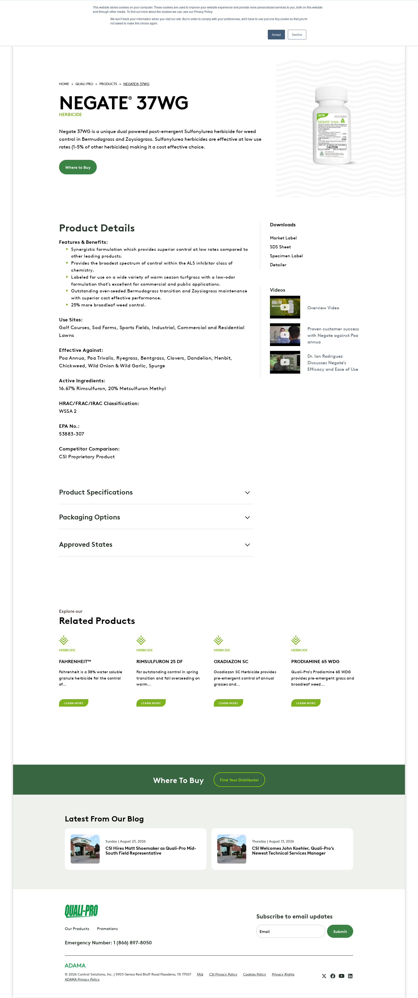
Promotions (107, 928)
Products (108, 83)
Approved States (85, 543)
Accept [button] (276, 34)
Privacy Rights (283, 973)
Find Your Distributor (239, 779)
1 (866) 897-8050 (132, 942)
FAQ (200, 973)
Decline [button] (297, 34)
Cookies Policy (254, 973)
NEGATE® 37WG (136, 83)
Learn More (73, 703)
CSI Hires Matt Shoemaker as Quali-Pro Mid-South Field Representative (150, 850)
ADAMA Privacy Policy (82, 978)
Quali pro (84, 83)
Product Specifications (96, 491)
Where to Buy (77, 167)
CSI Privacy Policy (223, 973)
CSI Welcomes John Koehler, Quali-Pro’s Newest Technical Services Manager (293, 850)
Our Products (77, 928)
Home (64, 83)
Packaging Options (89, 516)
